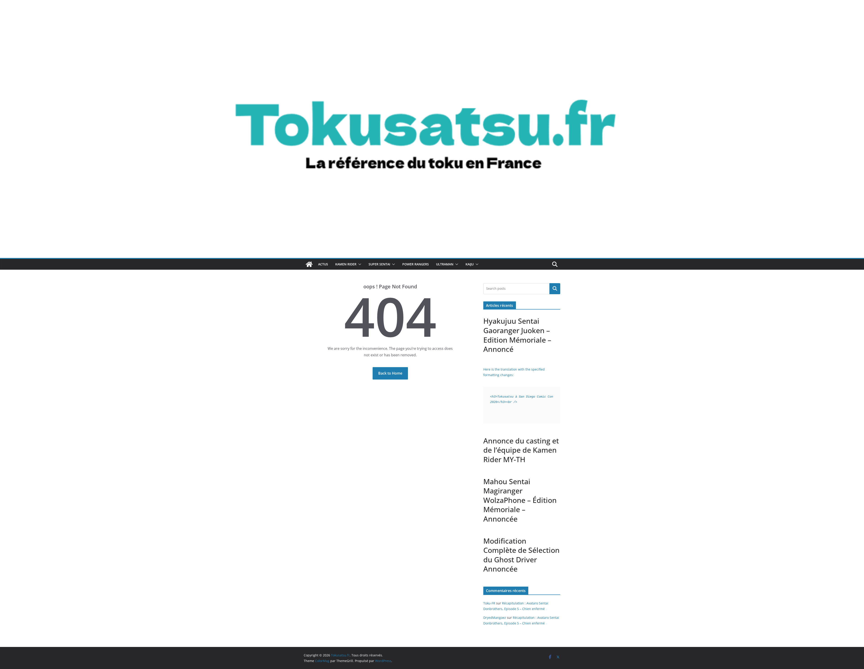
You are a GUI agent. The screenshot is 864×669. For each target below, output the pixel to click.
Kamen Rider (345, 264)
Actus (323, 264)
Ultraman (444, 264)
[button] (358, 264)
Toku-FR (489, 603)
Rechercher (554, 288)
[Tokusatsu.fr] (432, 13)
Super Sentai (379, 264)
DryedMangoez (494, 617)
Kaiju (470, 264)
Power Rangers (415, 264)
